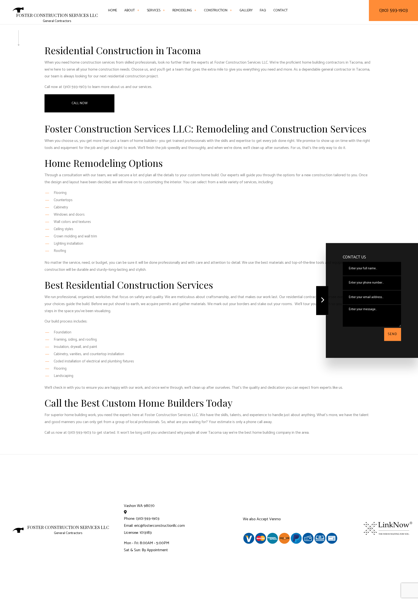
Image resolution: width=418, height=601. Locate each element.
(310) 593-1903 (393, 11)
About (129, 10)
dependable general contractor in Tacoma (335, 69)
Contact (280, 10)
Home (112, 10)
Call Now (80, 103)
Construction (215, 10)
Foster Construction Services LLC (57, 15)
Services (153, 10)
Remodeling (182, 10)
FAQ (263, 10)
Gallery (246, 10)
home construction (103, 69)
